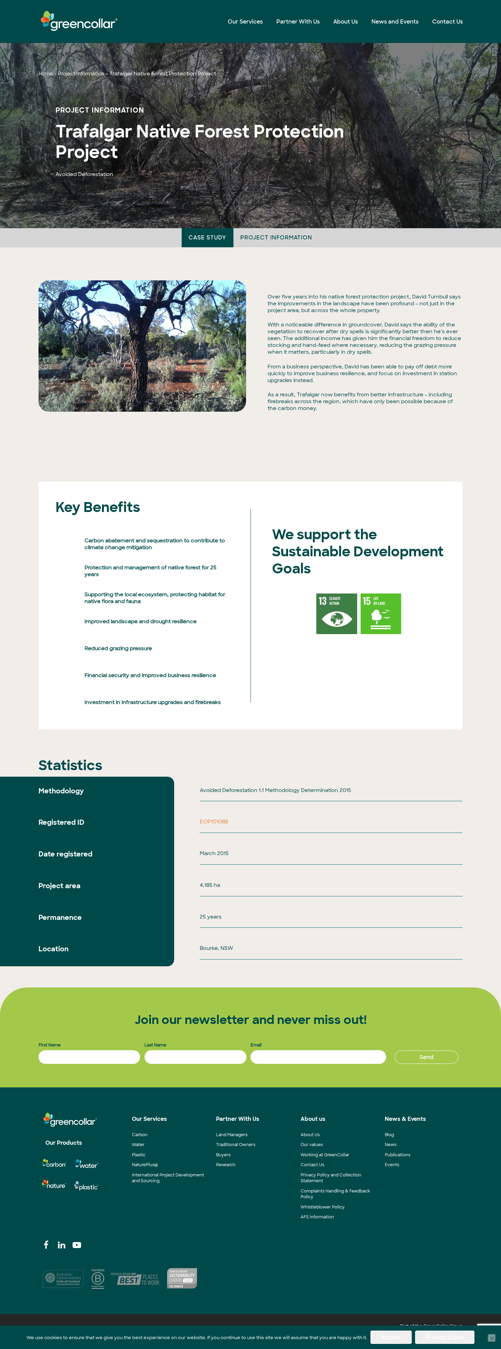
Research (226, 1165)
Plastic (139, 1155)
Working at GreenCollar (325, 1155)
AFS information (317, 1217)
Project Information (81, 74)
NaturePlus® (145, 1165)
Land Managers (231, 1135)
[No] (492, 1338)
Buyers (223, 1155)
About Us (310, 1135)
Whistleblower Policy (323, 1207)
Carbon (140, 1135)
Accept (391, 1337)
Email (256, 1045)
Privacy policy (445, 1337)
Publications (397, 1155)
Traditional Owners (235, 1144)
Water (138, 1144)
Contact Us (312, 1165)
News (390, 1144)
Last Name (155, 1045)
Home (46, 74)
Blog (389, 1135)
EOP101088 (214, 821)
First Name (50, 1045)
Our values (312, 1144)
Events (392, 1165)
